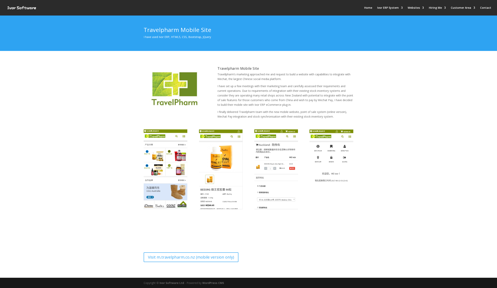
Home (368, 7)
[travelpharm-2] (221, 208)
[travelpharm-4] (331, 208)
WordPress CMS (213, 283)
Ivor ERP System (388, 7)
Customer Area (461, 7)
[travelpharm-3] (276, 208)
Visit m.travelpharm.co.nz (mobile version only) (191, 257)
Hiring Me (435, 7)
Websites (414, 7)
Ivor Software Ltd (172, 283)
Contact (485, 7)
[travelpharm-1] (165, 208)
